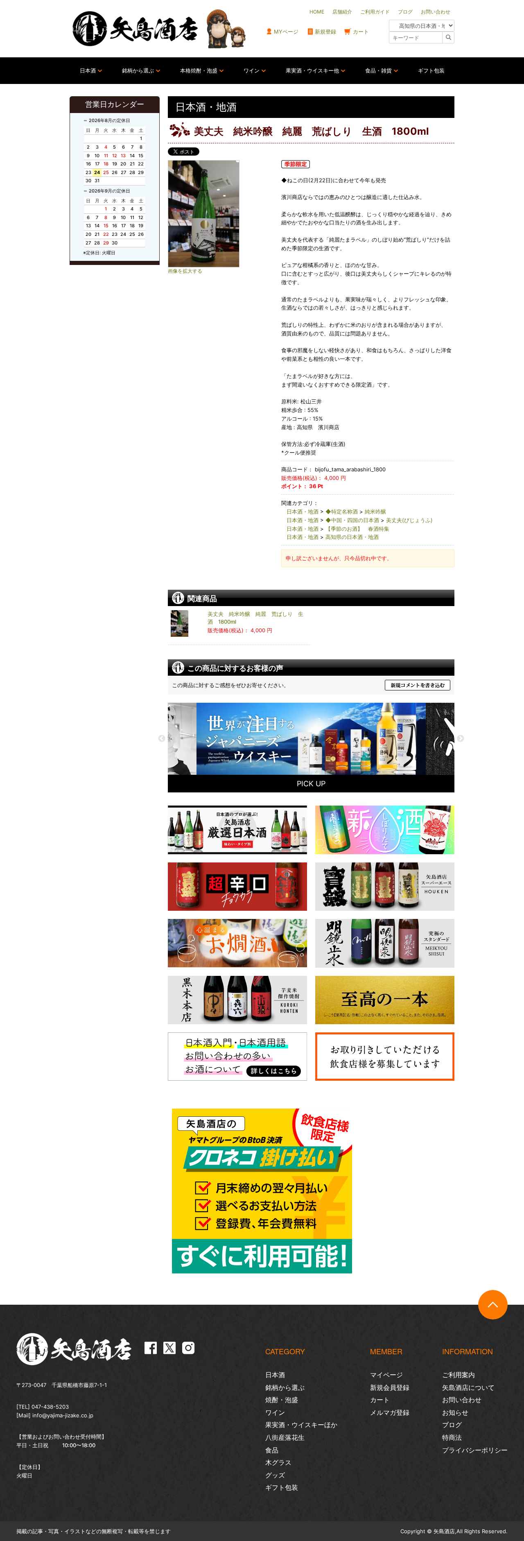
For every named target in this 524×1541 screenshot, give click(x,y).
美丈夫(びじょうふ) (409, 520)
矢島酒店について (468, 1387)
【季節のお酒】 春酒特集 (357, 528)
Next (460, 739)
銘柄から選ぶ (138, 70)
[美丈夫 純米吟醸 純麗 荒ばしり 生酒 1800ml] (221, 213)
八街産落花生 (285, 1437)
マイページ (386, 1375)
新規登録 (325, 31)
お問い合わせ (461, 1400)
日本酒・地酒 (302, 511)
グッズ (275, 1475)
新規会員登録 (389, 1387)
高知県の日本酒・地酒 (352, 537)
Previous (162, 739)
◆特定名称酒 (341, 511)
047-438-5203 (50, 1406)
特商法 (452, 1437)
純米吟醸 (375, 511)
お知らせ (455, 1412)
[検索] (448, 37)
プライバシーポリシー (475, 1450)
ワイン (252, 70)
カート (361, 31)
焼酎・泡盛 (281, 1400)
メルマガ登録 (389, 1412)
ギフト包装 (431, 70)
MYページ (286, 31)
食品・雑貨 (378, 70)
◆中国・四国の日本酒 (352, 520)
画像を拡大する (185, 271)
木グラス (278, 1462)
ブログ (452, 1425)
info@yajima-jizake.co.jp (62, 1415)
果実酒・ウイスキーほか (301, 1425)
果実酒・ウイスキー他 (312, 70)
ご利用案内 (458, 1375)
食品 (271, 1450)
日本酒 (88, 70)
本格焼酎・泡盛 (198, 70)
